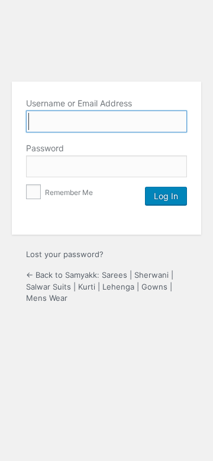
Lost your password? (65, 254)
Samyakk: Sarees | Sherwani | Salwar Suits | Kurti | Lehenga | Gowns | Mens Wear (106, 42)
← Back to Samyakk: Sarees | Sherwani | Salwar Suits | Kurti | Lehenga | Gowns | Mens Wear (99, 286)
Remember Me (68, 192)
